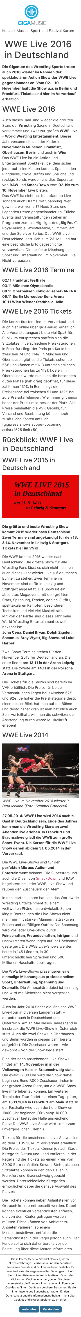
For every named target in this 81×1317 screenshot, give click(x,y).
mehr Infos (29, 1309)
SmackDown (46, 878)
